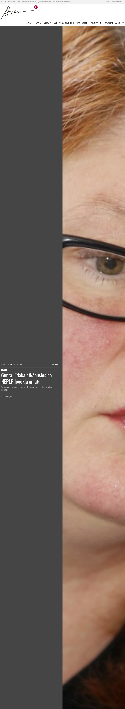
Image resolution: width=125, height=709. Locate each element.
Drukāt (57, 364)
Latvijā (4, 370)
